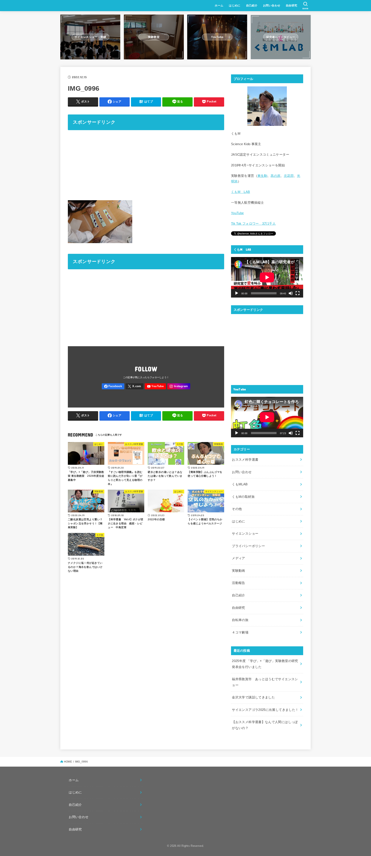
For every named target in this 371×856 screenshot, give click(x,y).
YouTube (237, 213)
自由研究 (291, 5)
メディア (238, 558)
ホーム (219, 5)
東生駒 (262, 176)
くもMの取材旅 (243, 496)
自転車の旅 (240, 620)
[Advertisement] (146, 164)
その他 (237, 509)
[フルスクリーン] (297, 293)
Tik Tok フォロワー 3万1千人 (253, 223)
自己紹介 (252, 5)
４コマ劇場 (240, 632)
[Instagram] (178, 386)
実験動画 (238, 570)
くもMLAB (240, 484)
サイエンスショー (245, 533)
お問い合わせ (271, 5)
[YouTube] (155, 386)
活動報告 (238, 583)
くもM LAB (240, 192)
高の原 (275, 176)
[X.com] (135, 386)
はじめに (234, 5)
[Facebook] (113, 386)
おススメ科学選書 (245, 459)
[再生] (236, 293)
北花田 (289, 176)
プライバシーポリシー (248, 546)
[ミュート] (291, 293)
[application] (267, 277)
